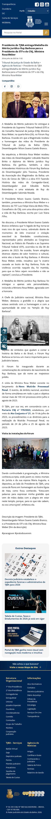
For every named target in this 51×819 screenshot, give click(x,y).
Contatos (31, 688)
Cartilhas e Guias (34, 755)
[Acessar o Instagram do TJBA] (42, 4)
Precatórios (11, 767)
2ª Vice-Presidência (14, 690)
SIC (3, 13)
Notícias (30, 769)
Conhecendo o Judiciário (33, 760)
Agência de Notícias (33, 744)
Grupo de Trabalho (14, 724)
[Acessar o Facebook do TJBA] (37, 4)
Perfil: (22, 11)
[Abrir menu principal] (46, 24)
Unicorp (9, 701)
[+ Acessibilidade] (4, 346)
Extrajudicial (11, 698)
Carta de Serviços (10, 18)
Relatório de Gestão (35, 772)
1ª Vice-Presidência (14, 687)
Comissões (10, 720)
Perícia (8, 760)
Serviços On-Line (34, 712)
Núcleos (9, 728)
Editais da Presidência (32, 700)
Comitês (9, 716)
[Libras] (4, 331)
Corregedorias (12, 694)
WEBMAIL (6, 22)
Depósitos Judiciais (14, 756)
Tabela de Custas (13, 777)
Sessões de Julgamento (11, 772)
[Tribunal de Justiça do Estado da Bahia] (34, 21)
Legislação (31, 709)
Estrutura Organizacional (14, 679)
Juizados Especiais (13, 705)
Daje (8, 752)
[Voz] (4, 338)
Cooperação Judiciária (11, 732)
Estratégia (31, 705)
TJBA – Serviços (14, 743)
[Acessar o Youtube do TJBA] (47, 4)
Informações (34, 678)
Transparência (8, 4)
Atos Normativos (34, 684)
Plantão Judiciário (13, 764)
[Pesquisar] (46, 33)
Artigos (30, 751)
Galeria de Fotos (34, 765)
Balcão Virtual (11, 749)
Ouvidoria (6, 9)
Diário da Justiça (34, 695)
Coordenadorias (13, 713)
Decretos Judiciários (35, 691)
